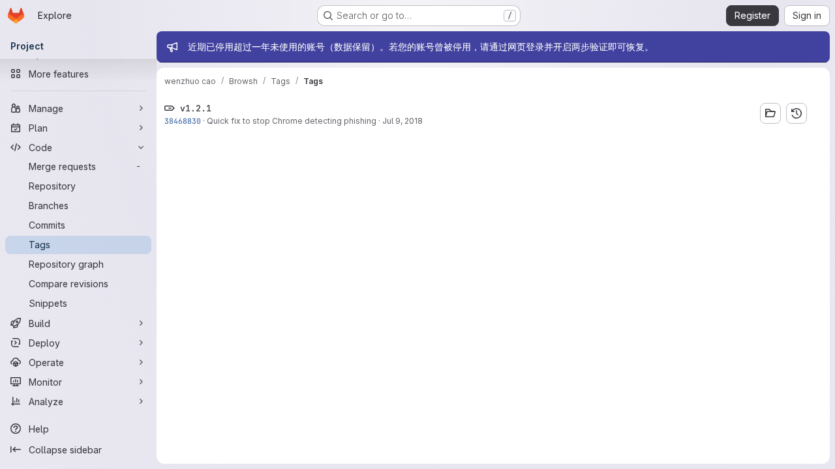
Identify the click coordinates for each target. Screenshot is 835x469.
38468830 (182, 121)
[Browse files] (770, 113)
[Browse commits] (796, 113)
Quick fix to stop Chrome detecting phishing (291, 121)
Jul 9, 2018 (402, 121)
